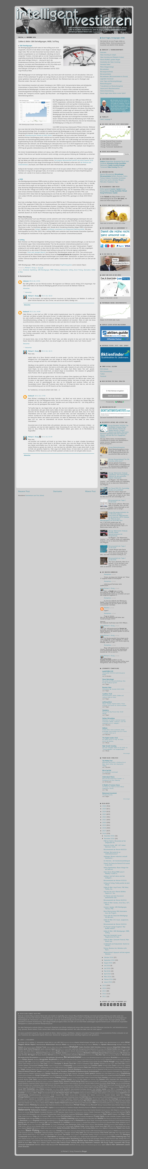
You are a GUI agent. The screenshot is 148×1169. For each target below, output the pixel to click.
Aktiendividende (40, 1044)
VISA (124, 1138)
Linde (28, 1101)
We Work (25, 1142)
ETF (85, 1075)
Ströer (64, 1131)
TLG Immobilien (49, 1134)
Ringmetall (36, 1120)
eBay (60, 1073)
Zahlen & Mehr (110, 1144)
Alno (99, 1044)
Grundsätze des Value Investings (110, 62)
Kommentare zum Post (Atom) (34, 495)
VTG (24, 1140)
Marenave (99, 1101)
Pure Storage (43, 1118)
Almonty (95, 1044)
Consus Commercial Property (79, 1065)
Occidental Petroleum (46, 1112)
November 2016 (109, 838)
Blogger (84, 1151)
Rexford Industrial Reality (123, 1118)
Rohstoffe (80, 1120)
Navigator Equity (125, 1107)
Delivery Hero (35, 1069)
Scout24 (85, 1122)
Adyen (105, 1042)
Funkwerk (102, 1079)
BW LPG (59, 1059)
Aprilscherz (58, 1049)
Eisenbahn (98, 1073)
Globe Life (51, 1083)
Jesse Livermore (115, 1091)
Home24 (53, 1087)
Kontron (65, 1097)
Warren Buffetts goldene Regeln (110, 59)
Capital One (108, 1059)
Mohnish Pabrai (119, 1105)
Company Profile (43, 1065)
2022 (104, 817)
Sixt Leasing (32, 1126)
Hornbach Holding (73, 1087)
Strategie (122, 165)
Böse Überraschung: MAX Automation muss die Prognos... (115, 912)
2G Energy (21, 1042)
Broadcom (107, 1057)
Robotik (57, 1120)
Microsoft (94, 1105)
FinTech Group (71, 1077)
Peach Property (22, 1114)
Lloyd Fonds (38, 1101)
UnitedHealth (93, 1136)
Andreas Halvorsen (106, 1047)
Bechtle (30, 1053)
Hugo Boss (111, 1087)
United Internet (85, 1136)
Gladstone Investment (28, 1083)
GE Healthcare (29, 1081)
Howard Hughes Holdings (90, 1087)
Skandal (38, 1126)
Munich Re (88, 1107)
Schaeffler (50, 1122)
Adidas (97, 1042)
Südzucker (73, 1130)
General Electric (58, 1081)
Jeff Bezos (66, 1091)
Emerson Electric (116, 1073)
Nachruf (103, 1107)
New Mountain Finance (80, 1110)
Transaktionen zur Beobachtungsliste (111, 86)
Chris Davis (44, 1063)
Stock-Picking (78, 270)
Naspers (108, 1107)
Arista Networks (91, 1049)
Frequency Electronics (54, 1079)
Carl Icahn (28, 1061)
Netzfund (70, 1110)
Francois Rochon (23, 1079)
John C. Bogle (37, 1093)
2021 (104, 820)
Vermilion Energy (53, 1138)
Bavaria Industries (106, 1051)
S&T (28, 1122)
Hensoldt (117, 1085)
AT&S (105, 1049)
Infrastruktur (48, 1089)
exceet (110, 1075)
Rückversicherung (125, 1120)
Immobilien (30, 1089)
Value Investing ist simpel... (108, 55)
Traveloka (116, 1134)
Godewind (57, 1083)
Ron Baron (87, 1120)
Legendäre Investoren (106, 79)
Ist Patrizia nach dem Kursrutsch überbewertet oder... (114, 896)
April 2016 (107, 974)
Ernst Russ (68, 1075)
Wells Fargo (32, 1142)
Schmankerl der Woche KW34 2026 (113, 689)
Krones (97, 1097)
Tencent (73, 1132)
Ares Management (81, 1049)
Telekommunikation (47, 1132)
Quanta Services (79, 1118)
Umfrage (61, 1136)
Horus (81, 1087)
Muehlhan (70, 1107)
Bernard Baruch (104, 1053)
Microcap (88, 1105)
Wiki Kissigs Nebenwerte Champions (88, 1142)
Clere (116, 1063)
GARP (107, 1079)
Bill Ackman (124, 1053)
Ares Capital (72, 1049)
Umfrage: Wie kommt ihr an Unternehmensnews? (112, 853)
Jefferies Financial (74, 1091)
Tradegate (96, 1134)
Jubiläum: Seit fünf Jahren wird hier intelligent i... (114, 877)
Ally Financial (88, 1044)
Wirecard (52, 1144)
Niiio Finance (120, 1110)
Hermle (20, 1087)
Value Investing (112, 167)
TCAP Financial (22, 1132)
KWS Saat (116, 1097)
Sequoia (128, 1122)
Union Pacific (73, 1136)
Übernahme (87, 270)
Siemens (24, 1126)
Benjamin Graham (61, 1053)
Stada (42, 1128)
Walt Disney (44, 1140)
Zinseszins (26, 1146)
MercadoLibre (41, 1105)
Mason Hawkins (55, 1103)
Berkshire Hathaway (91, 1053)
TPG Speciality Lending (86, 1134)
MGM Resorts (58, 1105)
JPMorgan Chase (96, 1093)
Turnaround (103, 167)
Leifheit (81, 1099)
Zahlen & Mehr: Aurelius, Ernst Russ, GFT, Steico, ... (117, 903)
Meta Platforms (50, 1105)
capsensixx (21, 1061)
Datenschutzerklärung (107, 91)
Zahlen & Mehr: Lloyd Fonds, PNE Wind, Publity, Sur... (116, 888)
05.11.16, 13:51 (34, 281)
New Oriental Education (94, 1110)
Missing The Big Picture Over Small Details (112, 712)
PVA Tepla (49, 1118)
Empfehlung (33, 270)
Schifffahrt (66, 1122)
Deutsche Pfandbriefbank (114, 1069)
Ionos (108, 1089)
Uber (45, 1136)
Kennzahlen (82, 1095)
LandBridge (122, 1097)
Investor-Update (115, 189)
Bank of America (36, 1051)
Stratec (54, 1130)
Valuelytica (105, 710)
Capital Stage (126, 1059)
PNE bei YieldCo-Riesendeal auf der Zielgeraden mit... (115, 841)
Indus (37, 1089)
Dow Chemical (123, 1071)
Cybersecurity (44, 1067)
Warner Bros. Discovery (64, 1140)
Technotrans (37, 1132)
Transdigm (111, 1134)
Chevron (127, 1061)
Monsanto (26, 1107)
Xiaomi (99, 1144)
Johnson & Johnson (85, 1093)
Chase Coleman (120, 1061)
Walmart (37, 1140)
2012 (104, 994)
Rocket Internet (64, 1120)
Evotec (102, 1075)
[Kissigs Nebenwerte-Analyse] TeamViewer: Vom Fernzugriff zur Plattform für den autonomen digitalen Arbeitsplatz (118, 475)
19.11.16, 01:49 (47, 437)
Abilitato (104, 728)
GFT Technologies (102, 1081)
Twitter (102, 374)
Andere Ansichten (84, 1047)
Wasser (108, 1140)
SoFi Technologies (68, 1126)
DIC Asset (57, 1071)
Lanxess (26, 1099)
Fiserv (82, 1077)
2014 (104, 988)
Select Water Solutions (118, 1122)
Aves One (120, 1049)
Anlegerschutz (125, 1047)
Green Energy (111, 1083)
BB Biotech (119, 1051)
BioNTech (45, 1055)
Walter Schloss (52, 1140)
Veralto (29, 1138)
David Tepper (118, 1067)
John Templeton (74, 1093)
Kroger (93, 1097)
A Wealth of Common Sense (111, 785)
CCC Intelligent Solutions (70, 1061)
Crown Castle (27, 1067)
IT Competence (118, 1089)
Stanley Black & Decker (50, 1128)
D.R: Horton (52, 1067)
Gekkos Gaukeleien (48, 1081)
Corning (104, 1065)
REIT (95, 1118)
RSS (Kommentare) (106, 371)
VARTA (20, 1138)
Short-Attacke (119, 1124)
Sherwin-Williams (89, 1124)
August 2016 (108, 963)
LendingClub (88, 1099)
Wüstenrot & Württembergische (89, 1144)
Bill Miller (24, 1055)
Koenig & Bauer (58, 1097)
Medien (21, 1104)
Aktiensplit (58, 1044)
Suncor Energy (81, 1131)
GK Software (120, 1081)
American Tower (41, 1047)
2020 (104, 822)
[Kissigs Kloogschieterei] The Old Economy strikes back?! (118, 460)
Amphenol (66, 1047)
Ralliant (86, 1118)
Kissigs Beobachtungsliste (116, 447)
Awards (125, 1049)
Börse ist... (118, 1055)
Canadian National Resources (72, 1059)
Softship (91, 1126)
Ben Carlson (51, 1053)
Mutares (94, 1107)
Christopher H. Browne (61, 1063)
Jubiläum (104, 1093)
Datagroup (95, 1067)
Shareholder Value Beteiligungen (66, 1124)
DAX (123, 1067)
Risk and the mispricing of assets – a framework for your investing (113, 779)
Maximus (106, 608)
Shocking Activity (107, 795)
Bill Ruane (39, 1055)
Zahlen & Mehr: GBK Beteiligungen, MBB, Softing (116, 932)
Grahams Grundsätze (111, 178)
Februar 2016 (108, 979)
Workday (78, 1144)
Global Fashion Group (41, 1083)
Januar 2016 (108, 982)
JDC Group (50, 1091)
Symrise (105, 1130)
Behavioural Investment (109, 793)
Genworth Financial (69, 1081)
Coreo (89, 1065)
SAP (37, 1122)
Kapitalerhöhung (23, 1095)
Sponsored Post (120, 1126)
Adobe (101, 1042)
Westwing (54, 1142)
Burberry (36, 1059)
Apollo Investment (46, 1049)
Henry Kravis (110, 1085)
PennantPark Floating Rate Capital (51, 1114)
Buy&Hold (53, 1059)
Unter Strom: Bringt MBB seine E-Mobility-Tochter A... (114, 872)
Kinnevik (107, 1095)
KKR (52, 1097)
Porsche (57, 1116)
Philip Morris (29, 1116)
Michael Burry (69, 1105)
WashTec (103, 1140)
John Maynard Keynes (62, 1093)
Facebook (103, 376)
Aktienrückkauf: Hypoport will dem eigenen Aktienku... (117, 953)
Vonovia (20, 1140)
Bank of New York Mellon (48, 1051)
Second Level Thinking (100, 1122)
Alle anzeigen (126, 753)
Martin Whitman (45, 1103)
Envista (51, 1075)
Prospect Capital (120, 1116)
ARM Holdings (99, 1049)
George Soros (80, 1081)
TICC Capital (40, 1134)
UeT (57, 1136)
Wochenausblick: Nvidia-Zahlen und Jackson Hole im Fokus (113, 696)
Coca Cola (121, 1063)
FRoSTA (74, 1079)
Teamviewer (30, 1132)
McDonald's (106, 1103)
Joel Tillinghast (29, 1093)
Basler (90, 1051)
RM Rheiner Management (47, 1120)
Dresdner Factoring (34, 1073)
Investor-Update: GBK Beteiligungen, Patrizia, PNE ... (115, 908)
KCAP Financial (56, 1095)
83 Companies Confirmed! (110, 772)
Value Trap (126, 1136)
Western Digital (45, 1142)
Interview (89, 1089)
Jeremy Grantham (96, 1091)
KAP (128, 1093)
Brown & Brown (122, 1057)
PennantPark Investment (68, 1114)
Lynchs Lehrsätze (113, 180)
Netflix (60, 1110)
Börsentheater (119, 174)
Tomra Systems (75, 1134)
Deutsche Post (125, 1069)
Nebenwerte (64, 270)
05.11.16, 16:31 (47, 351)
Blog (97, 1055)
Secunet (109, 1122)
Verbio (33, 1138)
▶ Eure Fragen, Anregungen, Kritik (112, 38)
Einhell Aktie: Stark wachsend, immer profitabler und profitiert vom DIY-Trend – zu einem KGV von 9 (114, 731)
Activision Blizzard (69, 1042)
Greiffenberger (125, 1083)
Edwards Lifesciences (78, 1073)
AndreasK (26, 311)
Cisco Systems (94, 1063)
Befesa (34, 1053)
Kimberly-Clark (100, 1095)
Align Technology (71, 1044)
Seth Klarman (46, 1124)
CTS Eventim (37, 1067)
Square (24, 1128)
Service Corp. (31, 1124)
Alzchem (119, 1044)
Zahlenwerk (120, 1144)
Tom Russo (66, 1134)
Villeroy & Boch (104, 1138)
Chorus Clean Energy (24, 1063)
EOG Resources (57, 1075)
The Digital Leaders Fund (110, 738)
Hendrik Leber (95, 1085)
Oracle (71, 1112)
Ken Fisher (65, 1095)
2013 (104, 991)
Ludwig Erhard (64, 1101)
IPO (112, 1089)
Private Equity (99, 1116)
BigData (118, 1053)
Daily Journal (59, 1067)
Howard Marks (103, 1087)
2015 (104, 985)
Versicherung (75, 1138)
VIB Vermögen (95, 1138)
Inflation (41, 1089)
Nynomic (37, 1112)
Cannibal (102, 1059)
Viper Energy (119, 1138)
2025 (104, 809)
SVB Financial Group (97, 1131)
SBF (46, 1122)
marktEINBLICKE (107, 671)
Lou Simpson (46, 1101)
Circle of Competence (83, 1063)
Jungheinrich (123, 1093)
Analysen (73, 1046)
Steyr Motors (21, 1130)
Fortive (119, 1077)
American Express (31, 1047)
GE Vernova (36, 1081)
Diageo (51, 1071)
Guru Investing (34, 1085)
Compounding (67, 1065)
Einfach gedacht (105, 189)
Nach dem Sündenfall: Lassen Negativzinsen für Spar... (113, 936)
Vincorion (112, 1138)
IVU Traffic (127, 1089)
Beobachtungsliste (106, 83)
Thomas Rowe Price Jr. (29, 1134)
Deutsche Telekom (36, 1071)
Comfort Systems (23, 1065)
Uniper (78, 1136)
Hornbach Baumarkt (62, 1087)
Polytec (53, 1116)
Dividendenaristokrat (81, 1071)
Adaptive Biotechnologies (81, 1042)
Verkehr (46, 1138)
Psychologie (22, 1118)
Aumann (109, 1049)
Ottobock (86, 1112)
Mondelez (127, 1105)
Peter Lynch (107, 1114)
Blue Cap (102, 1055)
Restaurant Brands (111, 1118)
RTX (109, 1120)
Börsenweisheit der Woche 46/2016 (115, 900)
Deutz (43, 1071)
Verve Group (86, 1138)
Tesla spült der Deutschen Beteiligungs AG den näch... (116, 916)
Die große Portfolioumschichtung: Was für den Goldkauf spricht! (113, 682)
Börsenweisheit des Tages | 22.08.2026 (117, 559)
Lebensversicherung (50, 1099)
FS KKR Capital (82, 1079)
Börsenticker (59, 1057)
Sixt (28, 1126)
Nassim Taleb (115, 1107)
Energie (37, 1075)
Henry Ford (103, 1085)
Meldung (57, 270)
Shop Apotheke (99, 1124)
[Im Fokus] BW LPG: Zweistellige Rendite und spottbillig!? (118, 489)
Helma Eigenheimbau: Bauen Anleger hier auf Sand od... (116, 868)
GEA (41, 1081)
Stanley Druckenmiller (63, 1128)
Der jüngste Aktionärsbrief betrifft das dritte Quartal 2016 (73, 160)
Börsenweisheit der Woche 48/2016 (115, 849)
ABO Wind (60, 1042)
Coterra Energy (120, 1065)
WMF (56, 1144)
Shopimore (112, 1124)
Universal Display (102, 1136)
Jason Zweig (39, 1091)
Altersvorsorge (111, 1044)
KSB (104, 1097)
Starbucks (74, 1128)
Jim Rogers (124, 1091)
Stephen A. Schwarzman (109, 1128)
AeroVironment (112, 1042)
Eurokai (91, 1075)
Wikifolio (37, 1144)
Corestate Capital (96, 1065)
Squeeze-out (30, 1128)
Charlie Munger (109, 1061)
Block (87, 1055)
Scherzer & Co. (58, 1122)
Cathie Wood (59, 1061)
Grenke (20, 1085)
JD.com (45, 1091)
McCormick (99, 1103)
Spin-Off (107, 1126)
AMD (25, 1047)
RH (19, 1120)
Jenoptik (82, 1091)
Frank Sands (33, 1079)
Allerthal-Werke (81, 1044)
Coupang (127, 1065)
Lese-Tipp (108, 1099)
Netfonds (64, 1110)
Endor (33, 1075)
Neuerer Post (24, 491)
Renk (105, 1118)
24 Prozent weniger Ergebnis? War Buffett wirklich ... (114, 927)
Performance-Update (110, 193)
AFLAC (118, 1042)
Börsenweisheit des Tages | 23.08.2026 (117, 501)
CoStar (109, 1065)
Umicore (66, 1136)
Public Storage (30, 1118)
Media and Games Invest (123, 1103)
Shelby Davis (80, 1124)
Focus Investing (102, 1077)
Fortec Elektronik (112, 1077)
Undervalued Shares (108, 777)
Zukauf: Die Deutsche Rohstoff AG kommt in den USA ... (117, 864)
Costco (114, 1065)
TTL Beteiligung (125, 1134)
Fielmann (52, 1077)
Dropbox (42, 1073)
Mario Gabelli (126, 1101)
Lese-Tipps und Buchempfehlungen (111, 81)
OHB (54, 1112)
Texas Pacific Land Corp (107, 1132)
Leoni (102, 1099)
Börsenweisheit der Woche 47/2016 (115, 880)
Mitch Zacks (111, 1105)
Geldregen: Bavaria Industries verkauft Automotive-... (115, 857)
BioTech (50, 1055)
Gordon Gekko (90, 1083)
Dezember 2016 (109, 836)
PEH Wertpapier (31, 1114)
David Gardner (110, 1067)
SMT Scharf (53, 1126)
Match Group (78, 1103)
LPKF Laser (57, 1101)
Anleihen (20, 1049)
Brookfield (114, 1057)
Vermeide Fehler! (105, 64)
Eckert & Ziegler (67, 1073)
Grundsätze (110, 163)
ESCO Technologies (78, 1075)
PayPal (128, 1112)
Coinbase (127, 1063)
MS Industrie (56, 1107)
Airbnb (123, 1042)
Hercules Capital (125, 1085)
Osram (81, 1112)
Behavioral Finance (42, 1053)
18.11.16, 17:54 (40, 396)
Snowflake (59, 1126)
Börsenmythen (42, 1057)
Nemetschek (50, 1110)
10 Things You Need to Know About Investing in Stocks (113, 787)
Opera (66, 1112)
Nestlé (55, 1110)
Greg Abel (118, 1083)
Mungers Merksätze (79, 1107)
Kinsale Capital (115, 1095)
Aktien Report (30, 1044)
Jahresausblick (22, 1091)
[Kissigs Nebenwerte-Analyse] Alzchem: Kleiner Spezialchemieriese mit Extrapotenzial (117, 533)
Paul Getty (113, 1112)
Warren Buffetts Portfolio (92, 1140)
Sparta (102, 1126)
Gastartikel (113, 1079)
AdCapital (92, 1042)
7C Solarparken (39, 1042)
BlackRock (75, 1055)
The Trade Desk (120, 1132)
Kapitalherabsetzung (35, 1095)
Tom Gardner (58, 1134)
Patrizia (107, 1112)
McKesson (112, 1102)
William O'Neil (45, 1144)
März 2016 (108, 976)
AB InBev (54, 1042)
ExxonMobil (115, 1075)
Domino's (110, 1071)
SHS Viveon (127, 1124)
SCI (81, 1122)
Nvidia (32, 1112)
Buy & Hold (125, 161)
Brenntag (101, 1057)
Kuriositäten (109, 1097)
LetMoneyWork (107, 702)
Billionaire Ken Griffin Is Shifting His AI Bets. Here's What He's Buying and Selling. (114, 764)
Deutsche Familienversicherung (89, 1069)
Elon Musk (108, 1073)
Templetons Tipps (112, 182)
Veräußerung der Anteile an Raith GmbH (38, 135)
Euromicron (96, 1075)
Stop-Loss (49, 1131)
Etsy (87, 1075)
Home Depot (47, 1087)
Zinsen (20, 1146)
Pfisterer (114, 1114)
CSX (32, 1067)
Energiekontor (44, 1075)
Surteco (87, 1131)
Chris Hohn (51, 1063)
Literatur (32, 1101)
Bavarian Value (106, 687)
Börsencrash (126, 1055)
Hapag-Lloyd (60, 1085)
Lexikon (121, 1099)
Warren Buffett (77, 1140)
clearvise (102, 1063)
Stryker (68, 1130)
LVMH (71, 1101)
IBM (24, 1089)
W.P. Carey (31, 1140)
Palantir (91, 1112)
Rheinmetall (23, 1120)
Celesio (79, 1061)
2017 (104, 831)
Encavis (29, 1075)
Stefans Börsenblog (108, 718)
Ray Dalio (91, 1118)
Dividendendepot (94, 1071)
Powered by (110, 402)
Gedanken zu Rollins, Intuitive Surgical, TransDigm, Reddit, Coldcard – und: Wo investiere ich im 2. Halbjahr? (114, 721)
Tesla (84, 1132)
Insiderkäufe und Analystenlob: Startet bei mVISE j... (116, 944)
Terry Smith (79, 1132)
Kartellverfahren (46, 1095)
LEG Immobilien (61, 1099)
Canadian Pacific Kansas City (87, 1059)
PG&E (119, 1114)
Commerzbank (33, 1065)
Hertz (23, 1087)
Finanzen (58, 1077)
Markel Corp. (29, 1103)
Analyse (102, 161)
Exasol (106, 1075)
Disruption (64, 1071)
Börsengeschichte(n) (106, 72)
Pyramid (54, 1118)
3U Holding (30, 1042)
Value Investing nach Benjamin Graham (112, 57)
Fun (97, 1079)
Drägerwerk (25, 1073)
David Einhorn (101, 1067)
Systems (110, 1130)
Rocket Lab (72, 1120)
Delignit (37, 229)
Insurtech (67, 1089)
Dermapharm (43, 1069)
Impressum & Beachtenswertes (110, 88)
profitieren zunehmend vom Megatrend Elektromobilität (66, 229)
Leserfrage (114, 1099)
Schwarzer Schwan (75, 1122)
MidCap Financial (102, 1105)
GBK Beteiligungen (25, 46)
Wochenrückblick (64, 1144)
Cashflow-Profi (107, 694)
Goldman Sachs (68, 1083)
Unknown (26, 281)
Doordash (116, 1071)
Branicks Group (94, 1057)
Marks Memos (36, 1102)
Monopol (20, 1107)
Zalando (127, 1144)
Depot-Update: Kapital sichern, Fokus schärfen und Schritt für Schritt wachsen (114, 704)
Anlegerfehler (109, 161)
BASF (86, 1051)
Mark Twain (21, 1103)
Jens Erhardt (87, 1091)
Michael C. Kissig (33, 296)
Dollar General (103, 1071)
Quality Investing (113, 165)
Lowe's (52, 1101)
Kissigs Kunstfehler (120, 163)
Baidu (25, 1051)
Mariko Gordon (117, 1101)
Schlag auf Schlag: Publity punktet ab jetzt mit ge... (117, 884)
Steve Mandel (126, 1128)
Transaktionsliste (103, 1134)
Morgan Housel (39, 1107)
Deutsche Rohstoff (24, 1071)
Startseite (57, 491)
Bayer (114, 1051)
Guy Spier (41, 1085)
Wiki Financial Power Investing (66, 1142)
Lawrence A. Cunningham (36, 1099)
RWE (25, 1122)
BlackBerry (68, 1055)
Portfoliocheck (66, 1116)
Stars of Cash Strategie (84, 1128)
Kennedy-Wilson (74, 1095)
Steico (93, 1128)
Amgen (61, 1047)
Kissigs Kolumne (34, 1097)
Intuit (93, 1089)
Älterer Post (90, 491)
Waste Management (124, 1140)
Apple (53, 1049)
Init (54, 1089)
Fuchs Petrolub (91, 1079)
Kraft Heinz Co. (86, 1097)
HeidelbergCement (69, 1085)
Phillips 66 (36, 1116)
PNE (49, 1116)
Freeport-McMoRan (43, 1079)
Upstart (109, 1136)
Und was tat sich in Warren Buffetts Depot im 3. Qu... (115, 892)
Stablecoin (37, 1128)
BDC (124, 1051)
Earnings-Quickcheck (51, 1073)
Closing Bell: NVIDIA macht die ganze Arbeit (113, 673)
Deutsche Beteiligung (74, 1069)
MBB (21, 179)
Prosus (128, 1116)
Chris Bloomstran (35, 1063)
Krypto (101, 1097)
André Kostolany (95, 1047)
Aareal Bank (48, 1042)
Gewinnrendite (93, 1081)
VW (27, 1140)
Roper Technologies (96, 1120)
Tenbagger (67, 1132)
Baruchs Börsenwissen (107, 174)
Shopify (106, 1124)
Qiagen (59, 1118)
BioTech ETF (57, 1055)
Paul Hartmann (120, 1112)
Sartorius (41, 1122)
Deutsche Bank (62, 1069)
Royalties (105, 1120)
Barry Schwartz (65, 1051)
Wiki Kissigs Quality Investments (111, 1142)
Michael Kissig (79, 1104)
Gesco (87, 1081)
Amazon (20, 1047)
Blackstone (82, 1055)
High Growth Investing (109, 746)
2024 (104, 811)
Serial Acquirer (22, 1124)
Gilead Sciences (112, 1081)
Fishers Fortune (89, 1077)
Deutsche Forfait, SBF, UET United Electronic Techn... (114, 846)
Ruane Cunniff (115, 1120)
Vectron (24, 1138)
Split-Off (112, 1126)
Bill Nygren (31, 1055)
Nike (126, 1110)
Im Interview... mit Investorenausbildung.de (117, 861)
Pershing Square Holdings (95, 1114)
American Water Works (53, 1047)
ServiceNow (38, 1124)
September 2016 (109, 960)
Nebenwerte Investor (39, 1110)
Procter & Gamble (110, 1116)
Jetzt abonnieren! (115, 396)
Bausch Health (96, 1051)
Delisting (28, 1069)
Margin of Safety (107, 1101)
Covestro (20, 1067)
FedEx (25, 1077)
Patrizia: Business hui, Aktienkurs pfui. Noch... (115, 949)
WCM (20, 1142)
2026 (104, 806)
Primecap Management (86, 1116)
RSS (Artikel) (104, 369)
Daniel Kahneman (78, 1067)
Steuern (119, 1128)
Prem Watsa (76, 1116)
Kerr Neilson (91, 1095)
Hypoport (122, 1087)
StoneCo (42, 1131)
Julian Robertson (111, 1093)
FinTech (64, 1077)
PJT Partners (44, 1116)
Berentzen (80, 1053)
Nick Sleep (114, 1110)
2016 (104, 833)
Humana (116, 1087)
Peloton (38, 1114)
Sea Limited (91, 1122)
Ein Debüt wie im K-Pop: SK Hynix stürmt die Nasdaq (112, 740)
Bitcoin (63, 1055)
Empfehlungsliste (66, 265)
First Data (78, 1077)
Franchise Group (125, 1077)
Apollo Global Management (32, 1049)
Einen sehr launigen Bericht (36, 252)
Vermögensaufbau (64, 1138)
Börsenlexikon (104, 69)
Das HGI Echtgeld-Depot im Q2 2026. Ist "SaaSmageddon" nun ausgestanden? (114, 748)
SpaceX (97, 1126)
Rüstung (20, 1122)
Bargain (58, 1051)
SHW (19, 1126)
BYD (63, 1059)
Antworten (26, 288)
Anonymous (107, 574)
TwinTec (29, 1136)
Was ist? (120, 167)
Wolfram (72, 1144)
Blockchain (92, 1055)
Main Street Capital (90, 1101)
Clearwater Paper (109, 1063)
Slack (42, 1126)
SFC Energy (54, 1124)
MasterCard (64, 1103)
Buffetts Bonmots (117, 176)
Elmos (103, 1073)
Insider (61, 1089)
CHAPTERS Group (87, 1061)
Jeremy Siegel (106, 1091)
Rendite (100, 1118)
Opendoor (61, 1112)
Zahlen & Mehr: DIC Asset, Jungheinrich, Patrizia (116, 920)
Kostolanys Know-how (74, 1097)
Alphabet (104, 1044)
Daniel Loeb (87, 1067)
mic (64, 1105)
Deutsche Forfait (103, 1069)
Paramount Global (99, 1112)
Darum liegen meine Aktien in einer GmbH (113, 93)
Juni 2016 (107, 968)
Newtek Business (106, 1110)
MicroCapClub (106, 770)
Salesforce (33, 1122)
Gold (61, 1083)
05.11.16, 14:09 (35, 311)
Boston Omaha (86, 1057)
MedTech (26, 1105)
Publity (37, 1118)
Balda (28, 1051)
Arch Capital (65, 1049)
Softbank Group (79, 1126)
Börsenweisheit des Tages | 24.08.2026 (117, 547)
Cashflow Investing (44, 1061)
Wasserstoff (114, 1140)
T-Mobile (115, 1131)
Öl (57, 1112)
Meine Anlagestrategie (107, 67)
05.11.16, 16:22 (47, 296)
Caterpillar (53, 1061)
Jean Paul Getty (58, 1091)
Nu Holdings (26, 1112)
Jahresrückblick (31, 1091)
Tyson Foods (40, 1136)
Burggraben (117, 161)
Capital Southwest (117, 1059)
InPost (57, 1089)
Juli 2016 (107, 965)
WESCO (39, 1142)
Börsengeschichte (23, 1057)
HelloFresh (77, 1085)
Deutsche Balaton (53, 1069)
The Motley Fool (107, 761)
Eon (64, 1075)
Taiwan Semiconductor (124, 1130)
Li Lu (124, 1099)
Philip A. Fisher (125, 1114)
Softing (21, 240)
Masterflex (71, 1103)
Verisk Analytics (39, 1138)
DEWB (47, 1071)
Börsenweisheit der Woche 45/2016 (115, 924)
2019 (104, 825)
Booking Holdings (110, 1055)
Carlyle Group (35, 1061)
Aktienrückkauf (50, 1044)
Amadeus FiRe (126, 1044)
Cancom (98, 1059)
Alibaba (64, 1044)
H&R (45, 1085)
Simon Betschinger (108, 679)
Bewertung (112, 1053)
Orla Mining (76, 1112)
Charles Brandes (98, 1061)
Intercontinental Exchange (78, 1089)
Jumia (117, 1093)
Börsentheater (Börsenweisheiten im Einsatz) (114, 76)
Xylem (103, 1144)
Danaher (70, 1067)
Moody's (32, 1107)
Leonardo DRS (96, 1099)
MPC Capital (49, 1107)
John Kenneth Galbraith (48, 1093)
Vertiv (80, 1138)
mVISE (99, 1107)
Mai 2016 (107, 971)
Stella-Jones (98, 1128)
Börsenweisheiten (105, 74)
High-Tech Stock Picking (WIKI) (34, 1087)
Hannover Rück (52, 1085)
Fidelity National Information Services (38, 1077)
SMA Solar (47, 1126)
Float (95, 1077)
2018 (104, 828)
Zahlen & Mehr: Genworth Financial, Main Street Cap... (116, 940)
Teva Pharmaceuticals (93, 1132)
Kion (122, 1095)
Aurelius (114, 1049)
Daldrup (65, 1067)
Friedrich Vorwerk (66, 1079)
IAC (126, 1087)
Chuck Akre (72, 1063)
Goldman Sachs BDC (79, 1083)
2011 (104, 996)
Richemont (30, 1120)
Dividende (26, 270)
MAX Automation (87, 1103)
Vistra (128, 1138)
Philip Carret (21, 1116)
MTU (66, 1107)
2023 (104, 814)
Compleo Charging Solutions (55, 1065)
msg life (62, 1107)
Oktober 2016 (109, 957)
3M (26, 1042)
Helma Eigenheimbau (86, 1085)
